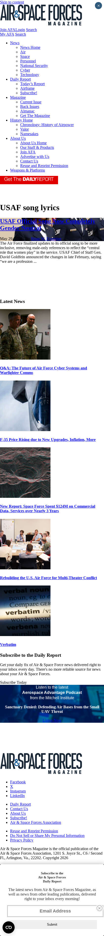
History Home (21, 120)
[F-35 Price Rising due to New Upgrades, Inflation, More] (25, 430)
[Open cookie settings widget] (9, 927)
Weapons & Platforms (27, 170)
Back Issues (29, 106)
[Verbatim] (25, 635)
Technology (29, 75)
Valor (24, 129)
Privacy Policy (21, 840)
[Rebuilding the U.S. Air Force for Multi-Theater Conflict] (25, 568)
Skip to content (12, 2)
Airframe (27, 88)
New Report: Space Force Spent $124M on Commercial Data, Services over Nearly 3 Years (47, 508)
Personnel (28, 61)
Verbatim (8, 644)
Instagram (18, 791)
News (14, 43)
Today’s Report (32, 84)
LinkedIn (17, 795)
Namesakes (29, 134)
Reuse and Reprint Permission (44, 165)
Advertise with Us (34, 156)
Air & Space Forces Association (35, 822)
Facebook (18, 782)
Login (20, 30)
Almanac (27, 111)
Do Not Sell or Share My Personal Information (47, 835)
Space (25, 56)
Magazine (18, 97)
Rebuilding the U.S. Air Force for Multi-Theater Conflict (48, 578)
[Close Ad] (99, 908)
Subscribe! (28, 93)
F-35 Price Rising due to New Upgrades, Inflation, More (48, 439)
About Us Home (33, 143)
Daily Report (20, 79)
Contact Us (29, 161)
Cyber (25, 70)
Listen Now (52, 720)
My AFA (7, 34)
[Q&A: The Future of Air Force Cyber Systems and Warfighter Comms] (25, 358)
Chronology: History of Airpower (47, 125)
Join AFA (7, 30)
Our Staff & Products (37, 147)
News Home (30, 47)
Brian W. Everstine (46, 239)
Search (31, 30)
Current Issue (30, 102)
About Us (18, 138)
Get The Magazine (35, 115)
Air (22, 52)
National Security (34, 65)
